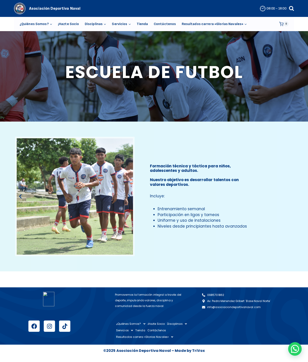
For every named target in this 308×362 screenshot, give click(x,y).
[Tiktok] (64, 326)
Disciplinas (174, 324)
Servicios (122, 330)
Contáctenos (165, 24)
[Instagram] (49, 326)
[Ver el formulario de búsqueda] (291, 8)
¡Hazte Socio (68, 24)
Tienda (142, 24)
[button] (20, 196)
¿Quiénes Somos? (128, 324)
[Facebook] (34, 326)
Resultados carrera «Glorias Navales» (142, 337)
